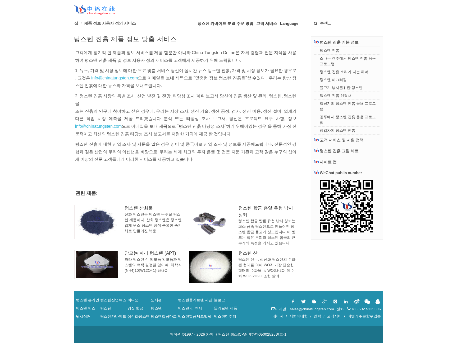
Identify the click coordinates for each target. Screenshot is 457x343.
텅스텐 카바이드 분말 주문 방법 (225, 23)
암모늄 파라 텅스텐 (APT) (150, 253)
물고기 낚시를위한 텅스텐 (341, 87)
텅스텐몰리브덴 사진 (195, 300)
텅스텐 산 (248, 253)
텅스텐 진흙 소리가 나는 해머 (344, 72)
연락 (317, 316)
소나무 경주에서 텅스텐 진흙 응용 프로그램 (348, 61)
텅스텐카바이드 (113, 316)
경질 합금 (135, 308)
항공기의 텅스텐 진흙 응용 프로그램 (348, 106)
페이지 (278, 316)
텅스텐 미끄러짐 (333, 80)
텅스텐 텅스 (85, 308)
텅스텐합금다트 (164, 316)
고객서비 (334, 316)
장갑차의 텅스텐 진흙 (337, 130)
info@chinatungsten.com (114, 78)
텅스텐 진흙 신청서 (335, 95)
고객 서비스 (266, 23)
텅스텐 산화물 (139, 208)
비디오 (133, 300)
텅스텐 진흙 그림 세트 (339, 151)
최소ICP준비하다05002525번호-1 (258, 334)
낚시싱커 (83, 316)
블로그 (219, 300)
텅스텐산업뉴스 (113, 300)
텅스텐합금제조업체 (194, 316)
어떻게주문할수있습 (364, 316)
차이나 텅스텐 (217, 334)
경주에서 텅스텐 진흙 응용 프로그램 (348, 120)
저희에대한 (298, 316)
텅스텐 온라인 (87, 300)
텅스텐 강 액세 (190, 308)
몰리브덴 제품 (225, 308)
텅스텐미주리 (225, 316)
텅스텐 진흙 (329, 50)
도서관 (156, 300)
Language (289, 23)
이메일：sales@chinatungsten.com (305, 309)
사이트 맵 (328, 162)
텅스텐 (105, 308)
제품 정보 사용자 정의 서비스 (110, 23)
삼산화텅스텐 (138, 316)
